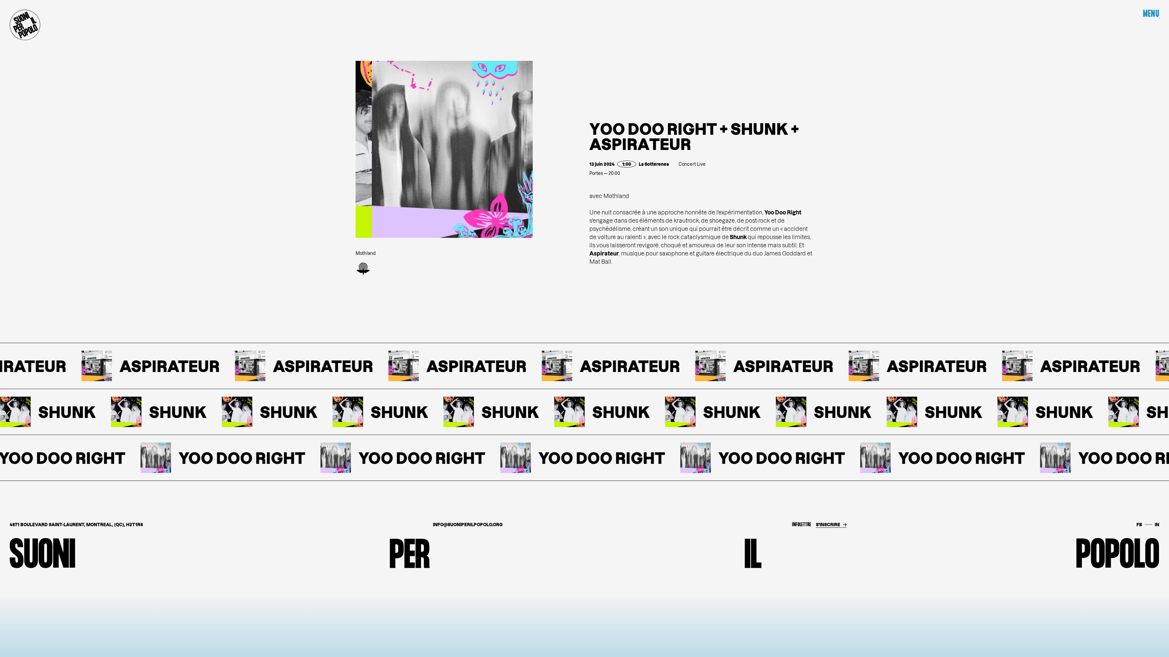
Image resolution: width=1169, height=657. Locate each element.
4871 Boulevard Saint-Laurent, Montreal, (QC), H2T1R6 (76, 524)
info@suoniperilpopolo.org (468, 524)
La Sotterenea (654, 164)
